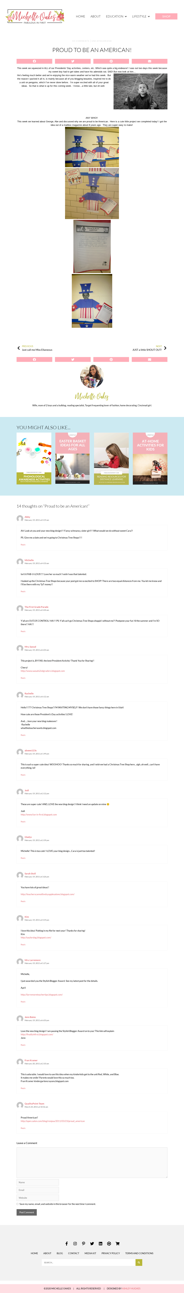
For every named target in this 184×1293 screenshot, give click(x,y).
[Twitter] (92, 1244)
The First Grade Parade (36, 607)
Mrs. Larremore (33, 960)
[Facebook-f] (66, 1244)
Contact (73, 1253)
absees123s (31, 750)
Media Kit (90, 1253)
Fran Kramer (31, 1060)
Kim (27, 916)
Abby (27, 516)
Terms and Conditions (139, 1253)
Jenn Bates (30, 1017)
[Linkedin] (100, 1244)
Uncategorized (102, 41)
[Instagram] (75, 1244)
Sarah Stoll (30, 873)
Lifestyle (139, 16)
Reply (23, 544)
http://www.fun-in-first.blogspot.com (39, 814)
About (96, 16)
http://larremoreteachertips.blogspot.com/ (42, 994)
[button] (34, 61)
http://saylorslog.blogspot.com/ (36, 937)
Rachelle (29, 693)
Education (114, 16)
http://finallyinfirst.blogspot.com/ (37, 1034)
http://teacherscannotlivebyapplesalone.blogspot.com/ (47, 894)
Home (80, 16)
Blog (60, 1253)
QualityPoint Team (34, 1103)
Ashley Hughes (131, 1288)
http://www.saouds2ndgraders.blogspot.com (43, 670)
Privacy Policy (111, 1253)
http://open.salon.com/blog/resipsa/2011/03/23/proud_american (53, 1121)
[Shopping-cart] (117, 1244)
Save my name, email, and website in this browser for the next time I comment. (58, 1204)
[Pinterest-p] (83, 1244)
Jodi (27, 790)
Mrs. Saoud (30, 646)
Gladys (28, 837)
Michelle (29, 560)
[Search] (139, 1262)
